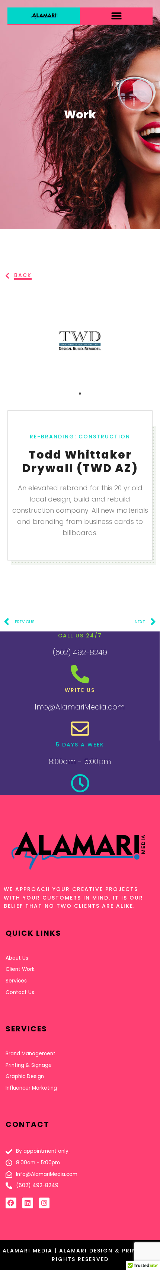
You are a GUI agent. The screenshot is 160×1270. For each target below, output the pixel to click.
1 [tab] (80, 393)
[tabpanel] (80, 341)
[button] (116, 15)
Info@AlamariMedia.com (80, 707)
